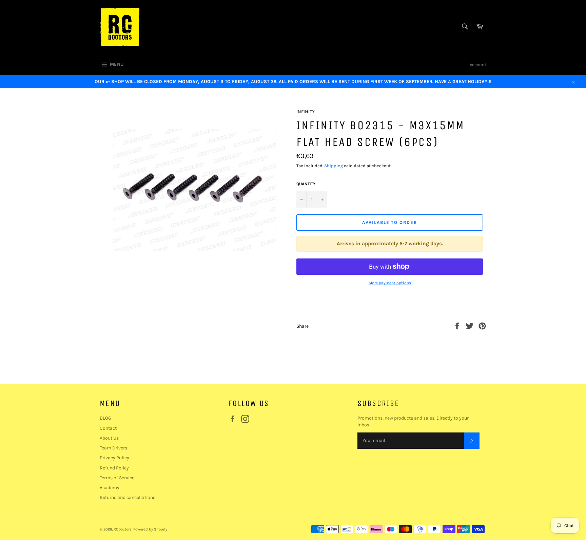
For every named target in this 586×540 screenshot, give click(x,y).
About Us (109, 438)
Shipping (333, 165)
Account (478, 64)
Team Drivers (113, 448)
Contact (108, 428)
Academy (109, 487)
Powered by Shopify (150, 529)
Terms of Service (117, 478)
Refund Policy (114, 468)
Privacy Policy (114, 458)
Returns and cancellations (127, 497)
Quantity (305, 183)
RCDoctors (123, 529)
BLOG (105, 418)
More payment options (390, 283)
